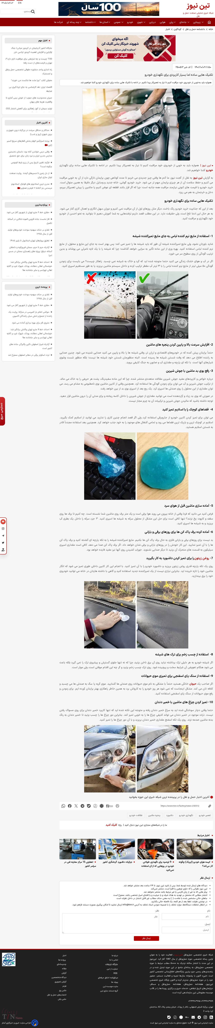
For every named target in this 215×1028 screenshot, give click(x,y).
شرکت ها (58, 22)
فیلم (64, 986)
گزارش (64, 973)
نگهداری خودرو (186, 815)
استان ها (104, 22)
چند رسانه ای (73, 22)
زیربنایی (197, 22)
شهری (140, 22)
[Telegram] (3, 536)
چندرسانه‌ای (61, 964)
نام (208, 911)
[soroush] (95, 806)
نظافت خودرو (135, 815)
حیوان (192, 684)
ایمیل (207, 924)
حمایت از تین (112, 969)
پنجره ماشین (154, 815)
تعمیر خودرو (205, 815)
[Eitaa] (187, 1017)
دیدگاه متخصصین (59, 977)
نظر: (157, 911)
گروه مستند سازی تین (109, 990)
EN (19, 3)
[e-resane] (8, 959)
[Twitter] (3, 543)
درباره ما (115, 955)
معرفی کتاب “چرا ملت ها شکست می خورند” (31, 80)
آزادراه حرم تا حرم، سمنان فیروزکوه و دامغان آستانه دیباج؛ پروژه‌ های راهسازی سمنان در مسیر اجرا (30, 251)
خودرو (130, 22)
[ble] (89, 806)
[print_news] (117, 806)
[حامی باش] (3, 550)
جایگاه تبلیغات (111, 964)
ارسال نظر (146, 938)
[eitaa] (109, 806)
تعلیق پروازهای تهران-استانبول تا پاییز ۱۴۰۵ (29, 240)
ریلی (171, 22)
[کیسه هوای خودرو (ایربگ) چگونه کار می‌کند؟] (195, 849)
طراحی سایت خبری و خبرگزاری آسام (16, 1022)
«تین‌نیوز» (178, 954)
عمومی (117, 22)
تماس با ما (113, 959)
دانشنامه (89, 22)
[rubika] (101, 806)
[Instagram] (3, 529)
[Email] (3, 522)
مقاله (64, 968)
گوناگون (177, 29)
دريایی (152, 22)
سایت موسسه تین (110, 986)
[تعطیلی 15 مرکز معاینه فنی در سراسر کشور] (77, 849)
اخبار (168, 29)
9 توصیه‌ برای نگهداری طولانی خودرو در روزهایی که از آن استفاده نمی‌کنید (157, 866)
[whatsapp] (63, 806)
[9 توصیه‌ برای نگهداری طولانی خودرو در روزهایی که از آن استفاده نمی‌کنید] (156, 849)
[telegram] (82, 806)
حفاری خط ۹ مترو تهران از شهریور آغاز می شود (28, 212)
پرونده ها (62, 959)
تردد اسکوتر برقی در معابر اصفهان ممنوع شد (28, 355)
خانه (211, 29)
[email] (193, 1017)
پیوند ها (114, 982)
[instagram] (205, 1017)
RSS (116, 973)
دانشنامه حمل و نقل (195, 29)
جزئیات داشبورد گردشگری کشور (117, 862)
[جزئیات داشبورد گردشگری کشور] (117, 849)
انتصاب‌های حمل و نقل (56, 994)
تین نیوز (197, 178)
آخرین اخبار (41, 122)
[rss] (211, 1017)
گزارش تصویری (60, 981)
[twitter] (76, 806)
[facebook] (70, 806)
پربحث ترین (41, 287)
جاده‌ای (183, 22)
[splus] (175, 1017)
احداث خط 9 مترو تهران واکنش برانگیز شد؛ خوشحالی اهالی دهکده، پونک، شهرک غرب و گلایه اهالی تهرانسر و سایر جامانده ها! (29, 266)
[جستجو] (33, 11)
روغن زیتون (201, 558)
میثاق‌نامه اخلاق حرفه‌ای (108, 977)
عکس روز (62, 990)
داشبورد (169, 815)
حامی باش (62, 999)
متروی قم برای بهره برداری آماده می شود (30, 322)
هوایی (163, 22)
